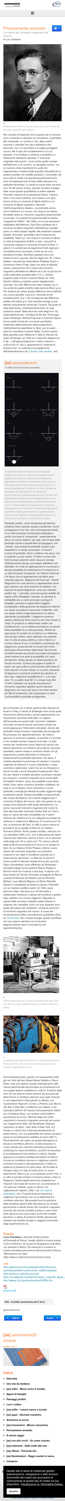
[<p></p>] (32, 82)
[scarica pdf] (9, 1290)
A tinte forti (12, 918)
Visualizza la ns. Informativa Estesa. (42, 1484)
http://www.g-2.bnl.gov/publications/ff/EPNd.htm (28, 1280)
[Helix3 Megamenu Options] (32, 13)
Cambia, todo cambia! (40, 351)
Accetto (13, 1491)
